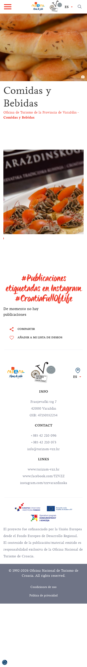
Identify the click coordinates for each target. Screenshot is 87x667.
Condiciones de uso (43, 587)
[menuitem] (27, 507)
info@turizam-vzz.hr (43, 449)
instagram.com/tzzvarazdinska (43, 483)
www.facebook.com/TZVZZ (44, 476)
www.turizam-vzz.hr (44, 469)
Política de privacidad (43, 595)
